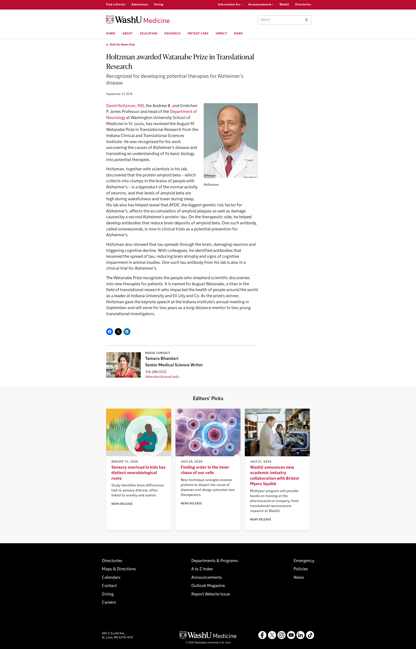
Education (149, 33)
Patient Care (198, 33)
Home (110, 33)
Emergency (304, 561)
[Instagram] (281, 635)
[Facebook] (262, 635)
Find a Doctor (115, 4)
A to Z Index (202, 569)
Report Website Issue (210, 594)
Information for (229, 4)
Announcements (260, 4)
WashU (284, 4)
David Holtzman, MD (125, 106)
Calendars (111, 578)
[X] (272, 635)
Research (172, 33)
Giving (158, 4)
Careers (109, 603)
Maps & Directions (119, 569)
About (127, 33)
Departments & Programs (214, 561)
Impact (221, 33)
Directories (303, 4)
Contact (109, 586)
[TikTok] (310, 635)
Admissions (140, 4)
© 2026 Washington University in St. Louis (208, 643)
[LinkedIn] (300, 635)
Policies (301, 569)
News (238, 33)
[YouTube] (291, 635)
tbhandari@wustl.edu (162, 377)
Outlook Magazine (208, 586)
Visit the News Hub (122, 44)
